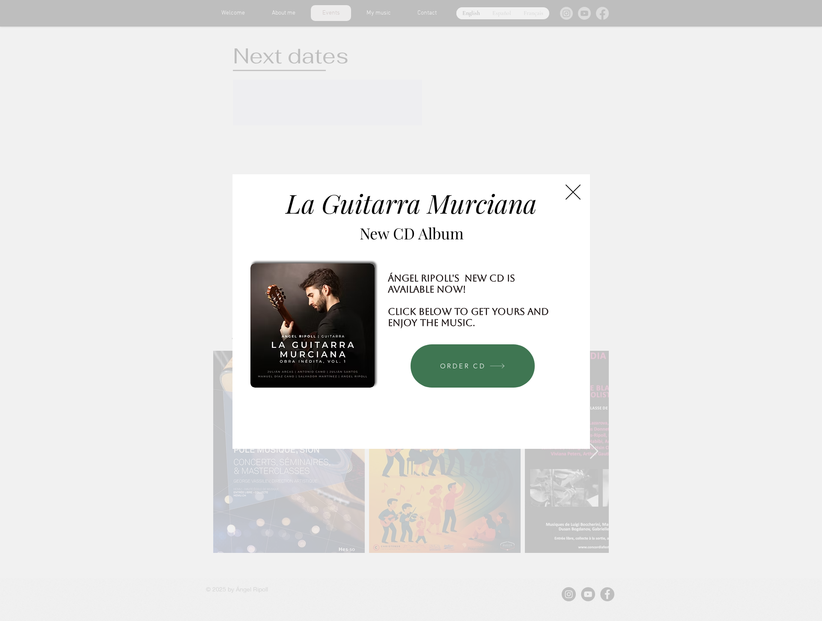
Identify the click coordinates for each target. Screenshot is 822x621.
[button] (573, 192)
